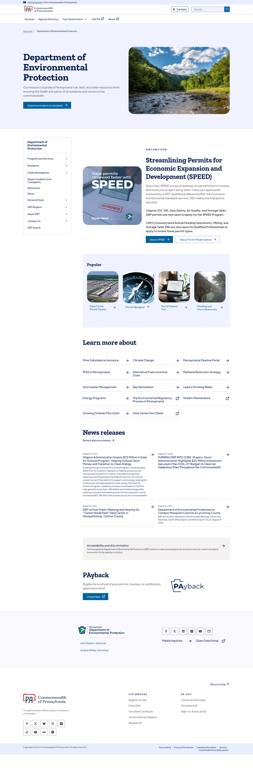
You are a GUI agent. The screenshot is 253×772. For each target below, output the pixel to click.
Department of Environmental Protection (38, 145)
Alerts (31, 193)
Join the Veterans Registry (143, 717)
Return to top (218, 684)
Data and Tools (36, 199)
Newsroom (34, 187)
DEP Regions (35, 207)
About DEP (34, 214)
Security (223, 747)
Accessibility (165, 747)
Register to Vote (138, 700)
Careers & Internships (193, 700)
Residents (33, 165)
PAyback (134, 723)
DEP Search (34, 227)
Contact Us (34, 221)
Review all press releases (97, 440)
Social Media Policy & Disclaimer (213, 750)
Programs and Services (41, 158)
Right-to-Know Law (192, 711)
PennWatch (187, 705)
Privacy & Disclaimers (184, 747)
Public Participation (38, 172)
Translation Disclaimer (206, 747)
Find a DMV (135, 705)
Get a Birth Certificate (141, 711)
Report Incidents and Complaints (39, 181)
